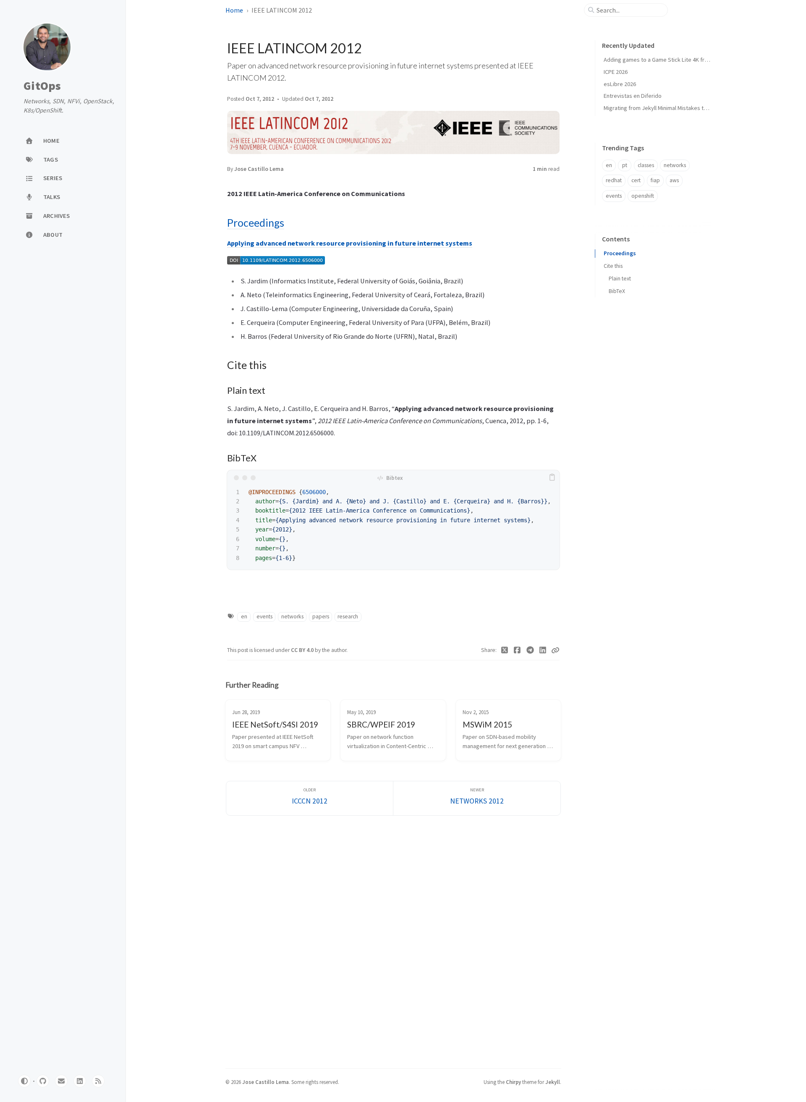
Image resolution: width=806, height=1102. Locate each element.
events (264, 616)
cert (636, 180)
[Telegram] (530, 650)
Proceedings (255, 223)
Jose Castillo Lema (259, 169)
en (244, 616)
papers (320, 616)
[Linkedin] (543, 650)
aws (674, 180)
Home (234, 10)
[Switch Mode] (24, 1081)
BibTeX (617, 291)
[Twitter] (505, 650)
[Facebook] (517, 650)
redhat (614, 180)
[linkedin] (80, 1081)
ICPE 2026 (616, 72)
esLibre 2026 (620, 84)
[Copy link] (555, 650)
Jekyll (552, 1081)
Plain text (620, 278)
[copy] (552, 477)
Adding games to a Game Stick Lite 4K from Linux (665, 59)
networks (292, 616)
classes (646, 165)
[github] (43, 1081)
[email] (61, 1081)
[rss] (98, 1081)
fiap (655, 180)
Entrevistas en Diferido (633, 95)
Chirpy (513, 1081)
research (348, 616)
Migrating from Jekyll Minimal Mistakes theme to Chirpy (673, 108)
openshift (642, 195)
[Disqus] (393, 941)
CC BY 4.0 (303, 650)
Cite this (613, 266)
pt (624, 165)
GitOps (42, 86)
